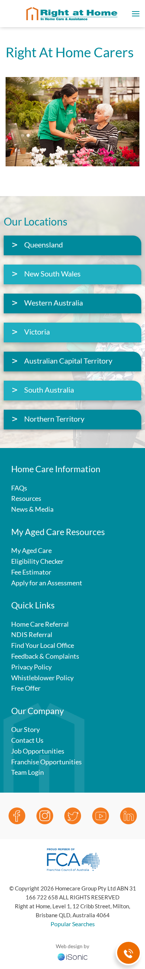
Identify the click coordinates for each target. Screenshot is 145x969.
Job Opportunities (37, 751)
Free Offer (26, 688)
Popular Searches (73, 923)
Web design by (72, 946)
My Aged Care (31, 550)
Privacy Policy (31, 667)
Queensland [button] (43, 244)
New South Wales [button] (52, 273)
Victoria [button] (37, 331)
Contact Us (27, 740)
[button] (135, 13)
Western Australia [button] (53, 302)
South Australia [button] (49, 389)
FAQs (19, 488)
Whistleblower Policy (42, 678)
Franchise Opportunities (46, 762)
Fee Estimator (31, 572)
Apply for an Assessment (46, 583)
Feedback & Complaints (45, 656)
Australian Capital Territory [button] (68, 360)
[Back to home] (72, 13)
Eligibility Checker (37, 561)
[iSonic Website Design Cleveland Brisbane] (72, 956)
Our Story (25, 729)
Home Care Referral (40, 624)
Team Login (27, 772)
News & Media (32, 509)
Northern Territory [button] (54, 418)
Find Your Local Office (42, 645)
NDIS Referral (31, 634)
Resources (26, 498)
